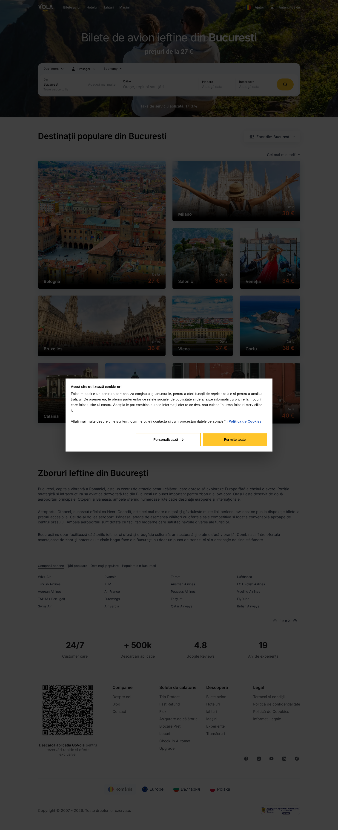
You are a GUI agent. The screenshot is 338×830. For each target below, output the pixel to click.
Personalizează (165, 439)
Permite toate (235, 439)
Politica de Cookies (245, 421)
